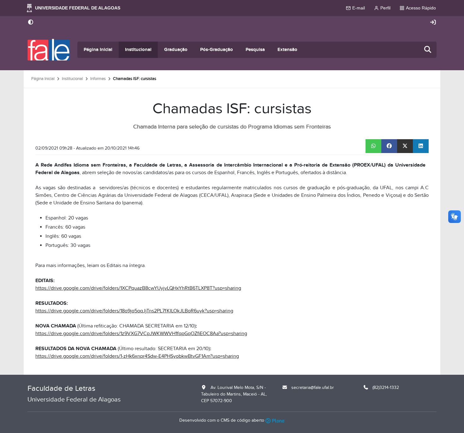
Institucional (138, 50)
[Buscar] (428, 49)
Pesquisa (255, 50)
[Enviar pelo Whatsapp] (373, 146)
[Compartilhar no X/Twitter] (405, 146)
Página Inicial (98, 50)
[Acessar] (433, 22)
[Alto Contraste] (30, 23)
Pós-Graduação (216, 50)
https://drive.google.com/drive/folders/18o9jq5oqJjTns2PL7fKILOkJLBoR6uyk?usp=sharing (134, 311)
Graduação (175, 50)
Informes (98, 78)
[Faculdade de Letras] (48, 49)
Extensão (287, 50)
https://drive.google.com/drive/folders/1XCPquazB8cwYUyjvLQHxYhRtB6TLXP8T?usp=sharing (138, 288)
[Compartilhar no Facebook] (389, 146)
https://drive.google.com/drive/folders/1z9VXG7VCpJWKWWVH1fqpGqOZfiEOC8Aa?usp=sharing (141, 333)
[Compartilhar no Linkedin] (421, 146)
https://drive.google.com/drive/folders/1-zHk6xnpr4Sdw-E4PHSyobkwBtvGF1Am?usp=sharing (137, 356)
